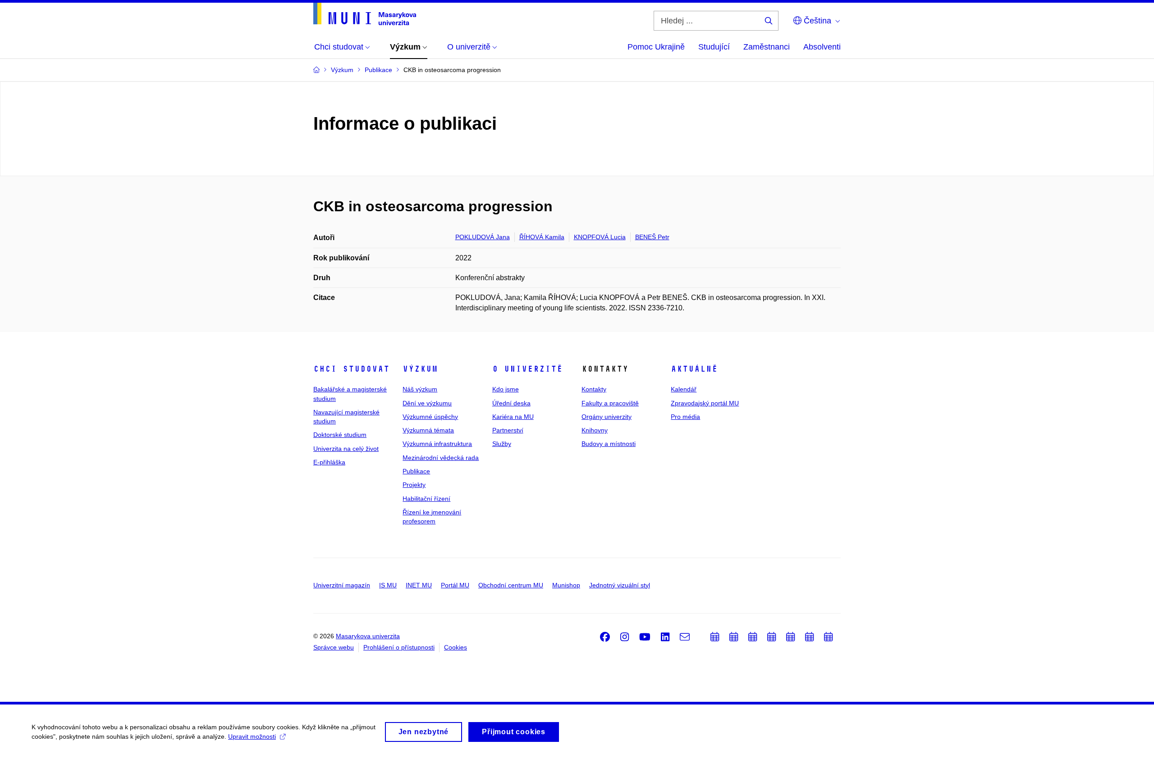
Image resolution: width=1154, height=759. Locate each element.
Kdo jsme (505, 389)
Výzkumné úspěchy (430, 416)
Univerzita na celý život (346, 448)
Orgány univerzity (607, 416)
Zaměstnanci (766, 46)
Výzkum (420, 369)
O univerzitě (527, 369)
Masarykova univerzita (368, 636)
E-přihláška (329, 462)
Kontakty (594, 389)
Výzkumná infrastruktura (437, 443)
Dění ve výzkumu (427, 403)
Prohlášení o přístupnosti (399, 647)
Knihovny (595, 430)
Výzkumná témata (428, 430)
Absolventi (822, 46)
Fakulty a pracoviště (610, 403)
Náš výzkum (420, 389)
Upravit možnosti (252, 736)
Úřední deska (511, 403)
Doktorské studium (339, 434)
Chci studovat (351, 369)
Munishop (566, 585)
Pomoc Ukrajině (656, 46)
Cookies (455, 647)
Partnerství (507, 430)
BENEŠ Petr (652, 237)
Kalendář (683, 389)
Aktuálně (694, 369)
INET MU (419, 585)
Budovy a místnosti (609, 443)
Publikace (416, 471)
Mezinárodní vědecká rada (441, 457)
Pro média (685, 416)
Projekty (414, 484)
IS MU (388, 585)
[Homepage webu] (364, 14)
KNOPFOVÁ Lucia (600, 237)
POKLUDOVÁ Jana (482, 237)
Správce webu (333, 647)
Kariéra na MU (513, 416)
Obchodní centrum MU (510, 585)
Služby (501, 443)
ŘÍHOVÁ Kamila (541, 237)
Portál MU (455, 585)
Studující (714, 46)
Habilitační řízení (426, 498)
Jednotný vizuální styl (619, 585)
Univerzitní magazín (341, 585)
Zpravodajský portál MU (705, 403)
